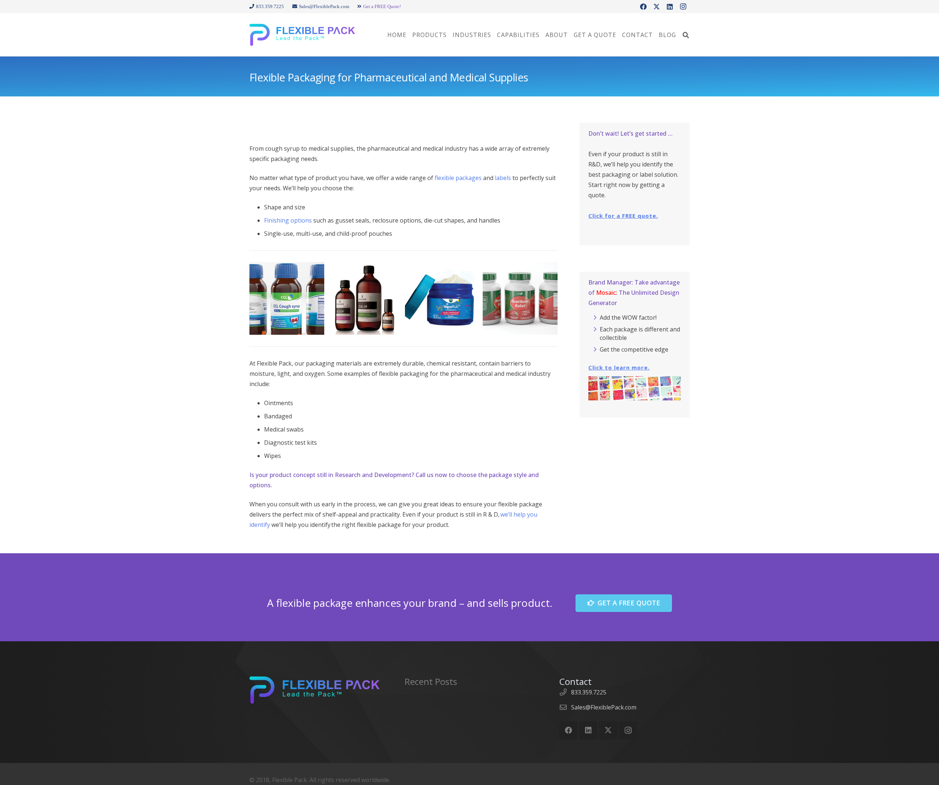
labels (503, 178)
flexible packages (458, 178)
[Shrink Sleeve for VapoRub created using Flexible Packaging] (442, 298)
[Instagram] (683, 6)
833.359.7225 (588, 692)
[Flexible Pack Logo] (302, 35)
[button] (686, 35)
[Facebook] (643, 6)
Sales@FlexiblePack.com (603, 707)
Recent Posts (431, 681)
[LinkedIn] (669, 6)
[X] (656, 6)
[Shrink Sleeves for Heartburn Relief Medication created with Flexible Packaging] (520, 298)
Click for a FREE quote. (623, 215)
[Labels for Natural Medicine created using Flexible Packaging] (364, 298)
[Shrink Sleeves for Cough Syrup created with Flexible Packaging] (286, 298)
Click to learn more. (619, 367)
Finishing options (288, 220)
